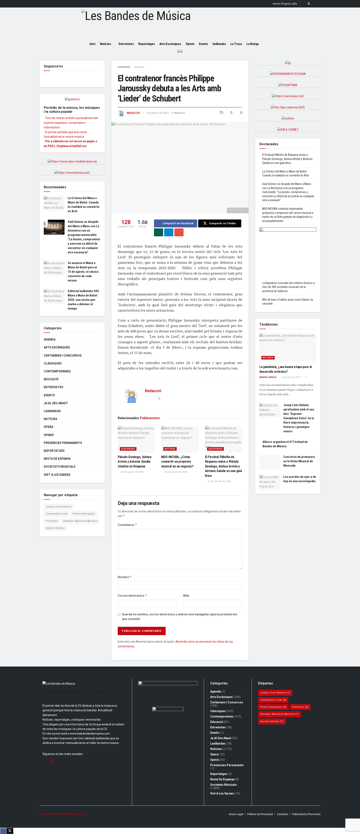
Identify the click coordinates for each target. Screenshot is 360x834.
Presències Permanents (63, 443)
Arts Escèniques (170, 44)
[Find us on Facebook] (303, 3)
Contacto (282, 814)
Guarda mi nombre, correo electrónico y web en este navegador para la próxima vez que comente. (179, 617)
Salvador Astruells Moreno (80, 521)
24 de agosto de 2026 (132, 472)
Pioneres (52, 521)
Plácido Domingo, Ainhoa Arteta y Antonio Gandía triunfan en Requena (134, 461)
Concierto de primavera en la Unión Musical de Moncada (299, 461)
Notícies (105, 44)
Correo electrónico (132, 595)
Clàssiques (128, 449)
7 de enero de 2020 (157, 112)
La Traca (236, 44)
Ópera (48, 427)
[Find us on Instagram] (314, 3)
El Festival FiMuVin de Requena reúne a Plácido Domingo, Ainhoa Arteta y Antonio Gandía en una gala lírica (223, 466)
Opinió (190, 44)
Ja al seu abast (56, 403)
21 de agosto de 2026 (219, 481)
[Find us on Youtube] (319, 3)
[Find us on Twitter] (308, 3)
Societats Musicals (59, 466)
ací (84, 146)
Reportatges (146, 44)
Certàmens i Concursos (63, 355)
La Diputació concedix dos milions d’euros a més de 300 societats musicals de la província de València (288, 287)
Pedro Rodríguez (84, 513)
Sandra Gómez (55, 528)
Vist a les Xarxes (57, 474)
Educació (51, 379)
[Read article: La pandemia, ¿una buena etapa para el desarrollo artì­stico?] (287, 347)
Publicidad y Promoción (306, 814)
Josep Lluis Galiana (58, 506)
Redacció (133, 112)
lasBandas (219, 44)
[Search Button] (269, 44)
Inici (92, 44)
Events (203, 44)
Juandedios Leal (57, 513)
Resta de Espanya (57, 458)
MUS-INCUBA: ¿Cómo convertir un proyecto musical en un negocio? (177, 461)
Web (186, 595)
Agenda (49, 339)
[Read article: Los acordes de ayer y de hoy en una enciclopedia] (269, 482)
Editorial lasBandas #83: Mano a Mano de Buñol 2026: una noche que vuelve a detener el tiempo (84, 299)
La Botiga (252, 44)
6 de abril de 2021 (291, 377)
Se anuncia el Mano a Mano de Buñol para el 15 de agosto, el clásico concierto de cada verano (83, 271)
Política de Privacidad (260, 814)
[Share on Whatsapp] (158, 232)
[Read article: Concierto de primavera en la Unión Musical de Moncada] (269, 462)
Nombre (125, 577)
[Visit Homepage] (179, 23)
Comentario (127, 525)
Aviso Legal (236, 814)
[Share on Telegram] (168, 232)
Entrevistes (126, 44)
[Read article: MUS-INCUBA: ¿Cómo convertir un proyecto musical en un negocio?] (180, 439)
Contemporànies (57, 371)
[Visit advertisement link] (180, 54)
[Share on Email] (179, 232)
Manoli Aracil (268, 377)
